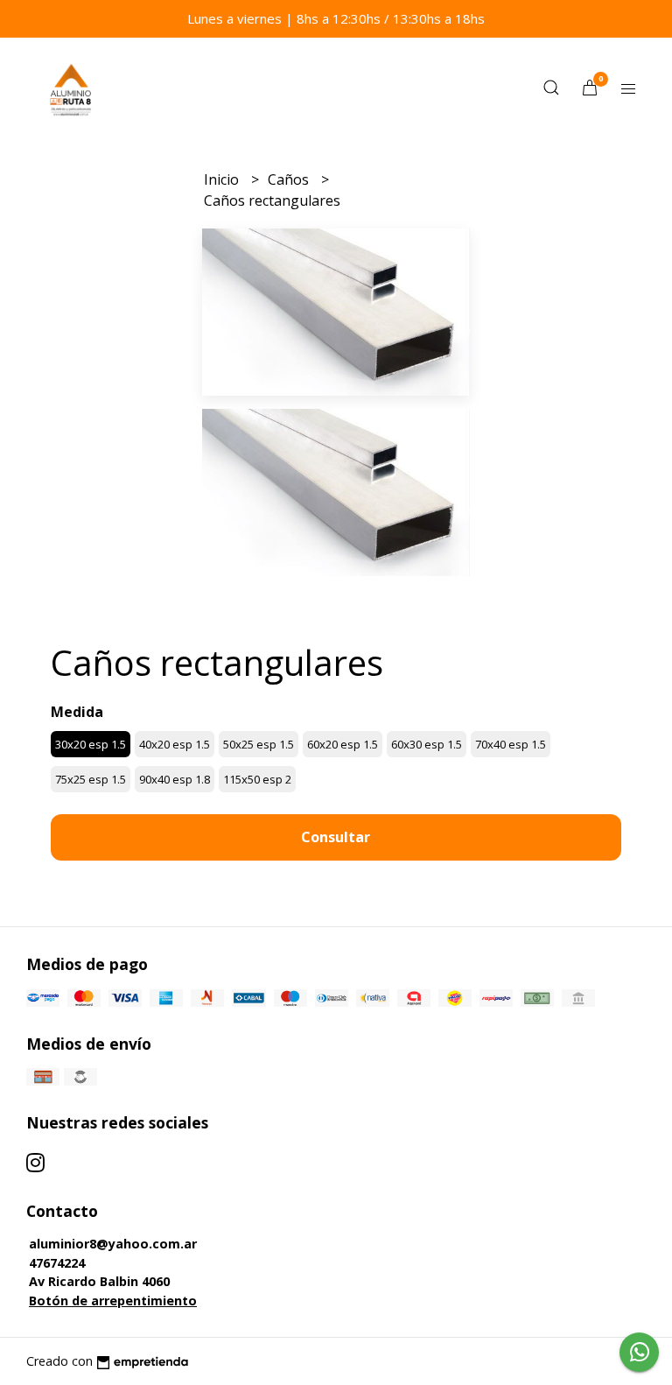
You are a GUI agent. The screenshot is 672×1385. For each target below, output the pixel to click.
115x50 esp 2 (257, 779)
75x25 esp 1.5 (90, 779)
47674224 (57, 1263)
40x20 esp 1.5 (174, 744)
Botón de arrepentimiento (113, 1300)
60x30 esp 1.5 (426, 744)
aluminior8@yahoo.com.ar (113, 1243)
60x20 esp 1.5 (342, 744)
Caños (290, 179)
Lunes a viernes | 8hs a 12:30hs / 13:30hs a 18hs (336, 18)
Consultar (335, 837)
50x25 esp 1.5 (258, 744)
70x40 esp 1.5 (510, 744)
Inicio (223, 179)
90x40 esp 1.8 (174, 779)
